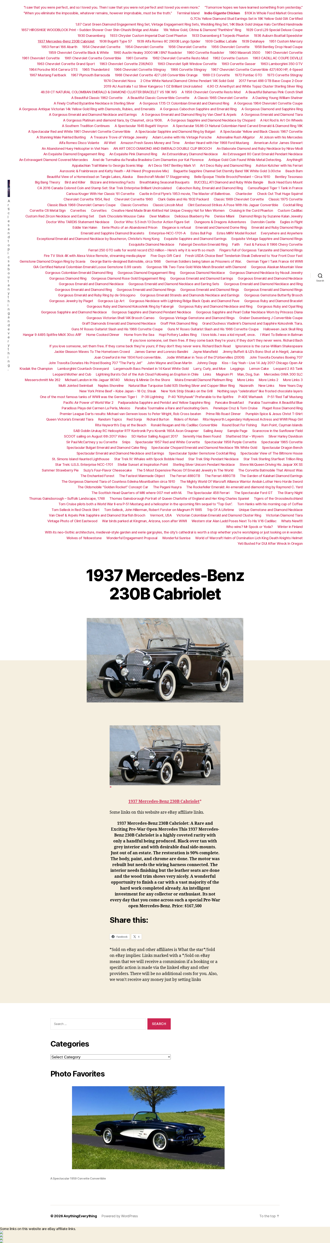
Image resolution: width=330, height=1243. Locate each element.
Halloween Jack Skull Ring (283, 329)
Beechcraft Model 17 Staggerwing (163, 177)
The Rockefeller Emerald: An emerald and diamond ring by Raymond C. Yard (244, 487)
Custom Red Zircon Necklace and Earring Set (59, 216)
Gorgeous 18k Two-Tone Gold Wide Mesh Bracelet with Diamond (196, 267)
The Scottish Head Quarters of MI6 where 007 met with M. (136, 493)
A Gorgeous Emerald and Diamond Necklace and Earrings (93, 115)
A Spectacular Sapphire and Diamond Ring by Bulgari (175, 132)
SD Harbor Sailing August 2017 (154, 436)
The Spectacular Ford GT (253, 493)
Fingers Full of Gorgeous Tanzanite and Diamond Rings (261, 250)
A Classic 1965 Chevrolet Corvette (221, 98)
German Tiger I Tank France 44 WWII (275, 261)
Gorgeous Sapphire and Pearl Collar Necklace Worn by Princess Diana (249, 312)
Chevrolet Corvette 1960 (133, 199)
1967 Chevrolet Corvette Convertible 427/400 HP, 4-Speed (257, 70)
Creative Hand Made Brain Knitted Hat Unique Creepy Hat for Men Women (167, 210)
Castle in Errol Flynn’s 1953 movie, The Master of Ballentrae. (185, 194)
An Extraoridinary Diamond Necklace (190, 154)
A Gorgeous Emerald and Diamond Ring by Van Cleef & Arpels (189, 115)
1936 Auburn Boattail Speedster (278, 36)
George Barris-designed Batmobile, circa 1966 (125, 261)
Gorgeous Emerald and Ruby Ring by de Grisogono (96, 295)
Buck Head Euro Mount (285, 182)
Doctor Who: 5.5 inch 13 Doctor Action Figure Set (152, 222)
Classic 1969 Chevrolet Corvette (239, 199)
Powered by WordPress (119, 1216)
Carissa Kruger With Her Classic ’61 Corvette (100, 194)
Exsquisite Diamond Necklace (151, 244)
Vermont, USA (161, 515)
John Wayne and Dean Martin (169, 363)
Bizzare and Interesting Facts (112, 182)
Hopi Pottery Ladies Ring (178, 335)
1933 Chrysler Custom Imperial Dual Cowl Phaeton (148, 36)
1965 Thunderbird (95, 70)
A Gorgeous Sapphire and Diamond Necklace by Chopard (211, 120)
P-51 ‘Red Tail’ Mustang (285, 397)
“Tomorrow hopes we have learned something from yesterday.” (254, 7)
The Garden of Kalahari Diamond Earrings (271, 476)
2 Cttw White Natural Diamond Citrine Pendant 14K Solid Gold (187, 81)
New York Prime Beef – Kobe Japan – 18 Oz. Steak (117, 391)
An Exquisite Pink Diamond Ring (133, 154)
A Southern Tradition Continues (86, 126)
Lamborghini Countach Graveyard (83, 369)
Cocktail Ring (293, 205)
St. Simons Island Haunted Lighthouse (80, 459)
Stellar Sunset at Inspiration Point (143, 465)
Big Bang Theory (47, 182)
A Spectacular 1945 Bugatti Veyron (141, 126)
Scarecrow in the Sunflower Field (277, 431)
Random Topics (110, 419)
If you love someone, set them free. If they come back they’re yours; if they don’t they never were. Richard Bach (216, 340)
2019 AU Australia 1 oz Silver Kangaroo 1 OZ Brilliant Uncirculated (153, 86)
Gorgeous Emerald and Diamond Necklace (270, 278)
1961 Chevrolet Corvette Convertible (93, 58)
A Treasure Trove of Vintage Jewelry (119, 137)
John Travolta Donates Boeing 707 (276, 357)
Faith (236, 244)
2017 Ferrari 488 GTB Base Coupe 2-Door (271, 81)
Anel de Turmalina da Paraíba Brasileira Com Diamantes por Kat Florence (148, 160)
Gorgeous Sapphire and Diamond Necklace (74, 312)
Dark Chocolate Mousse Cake (122, 216)
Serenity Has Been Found (202, 436)
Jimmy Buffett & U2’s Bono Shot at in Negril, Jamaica (262, 352)
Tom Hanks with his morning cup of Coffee (270, 504)
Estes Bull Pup (201, 233)
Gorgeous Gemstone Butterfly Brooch (273, 295)
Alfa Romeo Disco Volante (79, 143)
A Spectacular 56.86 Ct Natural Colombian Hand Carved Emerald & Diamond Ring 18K (238, 126)
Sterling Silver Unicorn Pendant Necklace (204, 465)
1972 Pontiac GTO (248, 75)
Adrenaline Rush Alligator (236, 137)
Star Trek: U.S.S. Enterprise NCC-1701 (84, 465)
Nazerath (246, 386)
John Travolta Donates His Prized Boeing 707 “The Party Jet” (95, 363)
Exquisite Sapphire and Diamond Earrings (195, 239)
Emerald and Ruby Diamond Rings (277, 227)
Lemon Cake (259, 369)
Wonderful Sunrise (176, 538)
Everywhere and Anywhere (282, 233)
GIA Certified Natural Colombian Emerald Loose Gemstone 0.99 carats (87, 267)
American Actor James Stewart (278, 143)
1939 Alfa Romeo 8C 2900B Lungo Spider (169, 41)
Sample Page (237, 431)
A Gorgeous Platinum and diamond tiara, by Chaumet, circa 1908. (113, 120)
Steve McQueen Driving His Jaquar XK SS (271, 465)
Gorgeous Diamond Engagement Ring (146, 273)
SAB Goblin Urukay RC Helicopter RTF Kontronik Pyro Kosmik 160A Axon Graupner (136, 431)
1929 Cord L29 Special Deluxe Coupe (274, 30)
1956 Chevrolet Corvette (187, 47)
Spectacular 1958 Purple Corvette (230, 442)
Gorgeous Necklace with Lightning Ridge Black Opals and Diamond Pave (184, 301)
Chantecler (243, 194)
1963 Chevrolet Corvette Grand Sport (66, 64)
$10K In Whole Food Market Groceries (274, 13)
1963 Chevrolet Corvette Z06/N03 (126, 64)
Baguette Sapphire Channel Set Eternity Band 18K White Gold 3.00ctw (227, 171)
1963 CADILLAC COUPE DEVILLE (278, 58)
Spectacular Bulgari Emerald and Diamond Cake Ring (107, 448)
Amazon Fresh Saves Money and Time (150, 143)
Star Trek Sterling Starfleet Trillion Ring (273, 459)
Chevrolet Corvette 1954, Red (87, 199)
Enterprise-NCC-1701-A (167, 233)
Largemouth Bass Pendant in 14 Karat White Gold (151, 369)
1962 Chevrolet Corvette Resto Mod (180, 58)
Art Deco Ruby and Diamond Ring (225, 165)
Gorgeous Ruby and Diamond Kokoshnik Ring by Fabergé (130, 306)
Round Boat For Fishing (239, 425)
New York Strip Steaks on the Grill (187, 391)
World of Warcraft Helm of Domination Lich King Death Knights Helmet (249, 538)
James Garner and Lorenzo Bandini (161, 352)
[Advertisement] (251, 1036)
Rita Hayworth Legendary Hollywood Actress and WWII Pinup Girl (253, 419)
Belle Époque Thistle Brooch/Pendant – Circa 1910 (232, 177)
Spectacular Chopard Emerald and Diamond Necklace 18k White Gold (204, 448)
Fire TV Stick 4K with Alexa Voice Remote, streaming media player (95, 256)
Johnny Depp (207, 363)
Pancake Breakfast (229, 403)
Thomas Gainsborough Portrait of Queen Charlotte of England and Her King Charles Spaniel (179, 498)
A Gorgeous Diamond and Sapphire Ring (272, 109)
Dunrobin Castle (263, 222)
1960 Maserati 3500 (244, 53)
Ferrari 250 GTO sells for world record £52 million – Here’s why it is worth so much (151, 250)
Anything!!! (294, 160)
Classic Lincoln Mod (168, 205)
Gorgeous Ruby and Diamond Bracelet (273, 301)
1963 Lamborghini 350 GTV (281, 64)
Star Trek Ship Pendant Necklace (213, 459)
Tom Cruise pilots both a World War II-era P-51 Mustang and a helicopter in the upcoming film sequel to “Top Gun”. (145, 504)
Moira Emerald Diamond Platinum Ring (203, 380)
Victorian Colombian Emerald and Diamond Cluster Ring (218, 515)
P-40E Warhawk (250, 397)
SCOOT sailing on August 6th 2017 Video (95, 436)
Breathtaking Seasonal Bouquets (164, 182)
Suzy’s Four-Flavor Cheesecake (107, 470)
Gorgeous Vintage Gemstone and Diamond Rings (197, 318)
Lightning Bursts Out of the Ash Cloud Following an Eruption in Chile (147, 374)
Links (207, 374)
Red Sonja (134, 419)
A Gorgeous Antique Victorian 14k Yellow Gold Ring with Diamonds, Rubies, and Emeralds (87, 109)
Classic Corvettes (134, 205)
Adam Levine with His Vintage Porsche (182, 137)
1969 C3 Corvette (216, 75)
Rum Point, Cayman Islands (282, 425)
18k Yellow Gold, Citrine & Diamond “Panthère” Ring (202, 30)
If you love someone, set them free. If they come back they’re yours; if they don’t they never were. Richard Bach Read (140, 346)
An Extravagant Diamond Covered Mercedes (53, 160)
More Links (245, 380)
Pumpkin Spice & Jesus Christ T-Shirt (274, 414)
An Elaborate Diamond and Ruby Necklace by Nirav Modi (260, 148)
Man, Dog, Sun (248, 374)
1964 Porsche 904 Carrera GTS (53, 70)
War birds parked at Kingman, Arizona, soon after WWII (144, 521)
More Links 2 (268, 380)
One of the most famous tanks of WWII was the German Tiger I (88, 397)
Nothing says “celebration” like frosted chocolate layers (260, 391)
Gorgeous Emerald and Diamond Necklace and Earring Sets (174, 284)
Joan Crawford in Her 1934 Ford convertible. (128, 357)
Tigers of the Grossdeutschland (278, 498)
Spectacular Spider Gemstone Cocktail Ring (202, 453)
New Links (266, 386)
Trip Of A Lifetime (220, 510)
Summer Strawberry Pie (60, 470)
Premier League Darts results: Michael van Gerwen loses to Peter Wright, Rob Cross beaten (130, 414)
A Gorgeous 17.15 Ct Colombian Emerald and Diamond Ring (184, 103)
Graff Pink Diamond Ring (178, 323)
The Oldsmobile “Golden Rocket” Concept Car (113, 487)
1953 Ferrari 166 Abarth (59, 47)
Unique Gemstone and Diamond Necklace (271, 510)
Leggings (237, 369)
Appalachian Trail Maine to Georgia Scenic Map (107, 165)
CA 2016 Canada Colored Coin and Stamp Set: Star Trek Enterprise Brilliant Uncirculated (104, 188)
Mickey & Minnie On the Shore (147, 380)
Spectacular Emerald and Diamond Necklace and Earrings (120, 453)
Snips (126, 442)
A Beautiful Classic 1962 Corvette (97, 98)
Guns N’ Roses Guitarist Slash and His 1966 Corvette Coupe (117, 329)
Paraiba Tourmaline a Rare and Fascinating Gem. (172, 408)
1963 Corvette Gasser (239, 64)
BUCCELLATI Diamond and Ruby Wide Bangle (228, 182)
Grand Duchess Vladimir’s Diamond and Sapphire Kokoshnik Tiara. (252, 323)
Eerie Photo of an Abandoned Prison (129, 227)
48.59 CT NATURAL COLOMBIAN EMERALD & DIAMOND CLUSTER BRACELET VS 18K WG (109, 92)
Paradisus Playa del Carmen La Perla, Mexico (96, 408)
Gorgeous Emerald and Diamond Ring (83, 290)
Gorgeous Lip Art (111, 301)
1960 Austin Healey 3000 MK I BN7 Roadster (148, 53)
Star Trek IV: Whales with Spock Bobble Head (149, 459)
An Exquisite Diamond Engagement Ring (73, 154)
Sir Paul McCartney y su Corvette (91, 442)
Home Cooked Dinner (102, 335)
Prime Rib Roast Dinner (223, 414)
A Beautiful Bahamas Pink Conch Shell (274, 92)
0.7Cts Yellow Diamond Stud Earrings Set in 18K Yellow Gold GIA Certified (246, 19)
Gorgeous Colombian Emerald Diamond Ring (79, 273)
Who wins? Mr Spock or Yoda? (249, 527)
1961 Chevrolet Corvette (284, 53)
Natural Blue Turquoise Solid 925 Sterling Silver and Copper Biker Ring (182, 386)
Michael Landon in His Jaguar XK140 (92, 380)
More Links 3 (293, 380)
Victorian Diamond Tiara (284, 515)
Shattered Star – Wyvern (245, 436)
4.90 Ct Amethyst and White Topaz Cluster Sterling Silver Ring (255, 86)
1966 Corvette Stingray (188, 70)
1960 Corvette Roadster (205, 53)
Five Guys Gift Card (166, 256)
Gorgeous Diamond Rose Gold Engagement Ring (128, 278)
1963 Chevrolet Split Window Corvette (187, 64)
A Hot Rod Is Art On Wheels (281, 120)
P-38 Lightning (152, 397)
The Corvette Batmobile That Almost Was (270, 470)
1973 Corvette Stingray (285, 75)
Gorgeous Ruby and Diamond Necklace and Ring (215, 306)
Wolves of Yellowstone (84, 538)
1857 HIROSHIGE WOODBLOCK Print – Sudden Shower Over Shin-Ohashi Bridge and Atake (90, 30)
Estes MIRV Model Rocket (236, 233)
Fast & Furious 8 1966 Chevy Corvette (273, 244)
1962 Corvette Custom (230, 58)
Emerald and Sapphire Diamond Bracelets (112, 233)
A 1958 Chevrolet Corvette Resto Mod (211, 92)
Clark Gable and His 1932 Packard (183, 199)
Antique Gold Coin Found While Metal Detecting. (245, 160)
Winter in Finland (290, 527)
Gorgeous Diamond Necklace (202, 273)
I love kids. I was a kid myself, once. (228, 335)
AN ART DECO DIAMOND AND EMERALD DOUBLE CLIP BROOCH (162, 148)
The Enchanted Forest (97, 476)
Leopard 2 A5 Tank (288, 369)
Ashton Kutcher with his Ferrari (279, 165)
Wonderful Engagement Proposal (131, 538)
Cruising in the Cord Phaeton (251, 210)
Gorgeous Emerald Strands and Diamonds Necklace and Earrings (189, 295)
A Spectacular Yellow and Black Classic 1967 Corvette (261, 132)
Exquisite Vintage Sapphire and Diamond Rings (267, 239)
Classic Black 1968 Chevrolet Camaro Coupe (81, 205)
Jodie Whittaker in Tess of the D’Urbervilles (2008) (205, 357)
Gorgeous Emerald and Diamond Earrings (201, 278)
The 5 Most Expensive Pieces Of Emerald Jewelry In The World (185, 470)
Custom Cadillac (290, 210)
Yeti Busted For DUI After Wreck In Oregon (270, 543)
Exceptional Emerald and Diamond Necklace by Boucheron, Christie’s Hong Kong (98, 239)
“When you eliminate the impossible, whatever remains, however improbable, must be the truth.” (97, 13)
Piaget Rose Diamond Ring (282, 408)
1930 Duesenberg (91, 36)
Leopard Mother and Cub (72, 374)
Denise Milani (224, 216)
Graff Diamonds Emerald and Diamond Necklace (119, 323)
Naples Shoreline (111, 386)
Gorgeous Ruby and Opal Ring (280, 306)
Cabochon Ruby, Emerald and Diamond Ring (209, 188)
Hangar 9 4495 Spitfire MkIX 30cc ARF (52, 335)
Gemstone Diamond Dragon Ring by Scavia (52, 261)
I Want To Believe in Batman (281, 335)
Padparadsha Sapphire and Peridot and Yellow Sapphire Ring (164, 403)
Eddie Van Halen (85, 227)
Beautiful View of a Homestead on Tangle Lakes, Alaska (90, 177)
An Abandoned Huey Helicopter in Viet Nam (75, 148)
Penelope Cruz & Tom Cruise (235, 408)
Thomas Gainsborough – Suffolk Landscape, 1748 (67, 498)
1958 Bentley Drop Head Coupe (278, 47)
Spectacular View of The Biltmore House (271, 453)
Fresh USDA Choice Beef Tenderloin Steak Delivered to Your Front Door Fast (244, 256)
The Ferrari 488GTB (185, 476)
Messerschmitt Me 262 (42, 380)
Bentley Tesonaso (289, 177)
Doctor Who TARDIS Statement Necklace (77, 222)
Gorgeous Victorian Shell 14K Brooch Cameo (120, 318)
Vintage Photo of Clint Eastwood (72, 521)
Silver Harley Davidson (286, 436)
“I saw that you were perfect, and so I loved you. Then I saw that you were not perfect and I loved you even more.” (112, 7)
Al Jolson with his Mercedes (281, 137)
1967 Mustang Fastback (48, 75)
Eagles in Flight (291, 222)
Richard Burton (158, 419)
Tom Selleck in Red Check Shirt (75, 510)
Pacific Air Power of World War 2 (88, 403)
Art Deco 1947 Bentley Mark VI (171, 165)
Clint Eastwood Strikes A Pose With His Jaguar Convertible (233, 205)
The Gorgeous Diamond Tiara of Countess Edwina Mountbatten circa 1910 (118, 482)
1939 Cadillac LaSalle (221, 41)
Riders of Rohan (186, 419)
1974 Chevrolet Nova (120, 81)
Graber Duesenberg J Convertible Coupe (271, 318)
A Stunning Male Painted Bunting (61, 137)
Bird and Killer (75, 182)
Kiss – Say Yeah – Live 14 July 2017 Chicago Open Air (262, 363)
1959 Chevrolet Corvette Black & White (79, 53)
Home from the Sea (139, 335)
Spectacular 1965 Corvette (282, 442)
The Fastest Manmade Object (142, 476)
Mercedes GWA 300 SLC (283, 374)
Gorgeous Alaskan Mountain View (277, 267)
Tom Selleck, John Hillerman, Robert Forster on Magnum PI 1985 (153, 510)
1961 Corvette (137, 58)
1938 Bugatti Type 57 (115, 41)
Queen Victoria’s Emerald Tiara (69, 419)
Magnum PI (224, 374)
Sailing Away (212, 431)
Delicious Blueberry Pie (192, 216)
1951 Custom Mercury (286, 41)
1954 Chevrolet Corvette (101, 47)
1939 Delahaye (253, 41)
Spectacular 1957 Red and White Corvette (167, 442)
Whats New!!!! (292, 521)
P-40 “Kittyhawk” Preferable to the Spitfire (201, 397)
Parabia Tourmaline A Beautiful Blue (276, 403)
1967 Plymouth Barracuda (90, 75)
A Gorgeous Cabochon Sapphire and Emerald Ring (198, 109)
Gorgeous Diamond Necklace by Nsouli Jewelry (266, 273)
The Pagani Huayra (167, 487)
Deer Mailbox (160, 216)
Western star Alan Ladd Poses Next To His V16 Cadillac (234, 521)
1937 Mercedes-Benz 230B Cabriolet (66, 41)
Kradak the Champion (36, 369)
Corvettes (78, 210)
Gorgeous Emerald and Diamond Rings (146, 290)
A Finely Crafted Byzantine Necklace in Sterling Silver (94, 103)
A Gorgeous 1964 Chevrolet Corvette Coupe (268, 103)
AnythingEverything (80, 1216)
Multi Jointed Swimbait (76, 386)
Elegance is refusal (176, 227)
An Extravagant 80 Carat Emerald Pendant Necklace (263, 154)
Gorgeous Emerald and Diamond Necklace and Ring (263, 284)
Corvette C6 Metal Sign (48, 210)
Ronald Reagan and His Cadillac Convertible (184, 425)
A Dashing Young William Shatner (277, 98)
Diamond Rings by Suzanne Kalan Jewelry (271, 216)
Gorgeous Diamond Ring (68, 278)
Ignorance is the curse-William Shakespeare (269, 346)
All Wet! (110, 143)
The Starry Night (290, 493)
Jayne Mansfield (205, 352)
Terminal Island (188, 13)
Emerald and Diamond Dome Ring (221, 227)
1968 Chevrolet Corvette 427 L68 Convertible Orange (156, 75)
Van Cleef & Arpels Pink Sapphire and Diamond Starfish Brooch (97, 515)
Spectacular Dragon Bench (282, 448)
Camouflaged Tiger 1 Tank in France (275, 188)
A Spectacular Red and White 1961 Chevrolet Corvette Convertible (79, 132)
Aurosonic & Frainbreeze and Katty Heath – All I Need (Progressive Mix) (114, 171)
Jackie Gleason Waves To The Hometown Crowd (92, 352)
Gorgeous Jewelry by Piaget (71, 301)
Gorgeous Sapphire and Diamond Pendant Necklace (151, 312)
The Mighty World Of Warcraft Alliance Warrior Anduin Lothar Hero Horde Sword (241, 482)
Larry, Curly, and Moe (209, 369)
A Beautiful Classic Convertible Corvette (158, 98)
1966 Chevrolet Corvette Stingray (140, 70)
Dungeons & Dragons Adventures (220, 222)
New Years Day (291, 386)
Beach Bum (294, 171)
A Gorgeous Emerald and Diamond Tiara (272, 115)
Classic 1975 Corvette (286, 199)
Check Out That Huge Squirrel (280, 194)
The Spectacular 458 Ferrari (208, 493)
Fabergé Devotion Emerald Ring (203, 244)
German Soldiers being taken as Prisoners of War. (204, 261)
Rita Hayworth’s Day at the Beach (120, 425)
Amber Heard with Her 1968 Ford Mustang (216, 143)
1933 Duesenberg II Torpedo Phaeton (220, 36)
